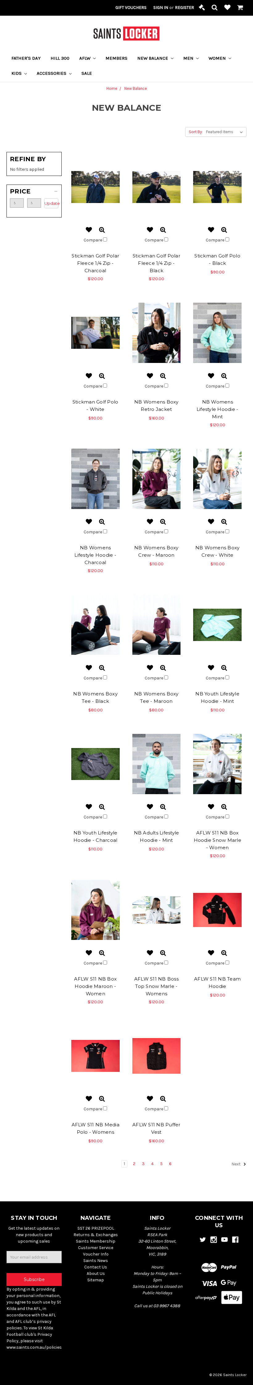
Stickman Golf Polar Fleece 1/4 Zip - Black (156, 263)
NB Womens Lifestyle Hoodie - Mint (217, 409)
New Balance (153, 58)
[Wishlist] (227, 8)
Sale (86, 73)
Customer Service (95, 1247)
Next (236, 1164)
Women (218, 58)
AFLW (85, 58)
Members (116, 58)
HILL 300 (60, 58)
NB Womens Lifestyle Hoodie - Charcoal (95, 555)
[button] (34, 191)
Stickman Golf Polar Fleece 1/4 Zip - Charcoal (95, 263)
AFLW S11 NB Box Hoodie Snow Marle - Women (217, 840)
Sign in (160, 7)
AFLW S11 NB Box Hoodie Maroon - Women (95, 986)
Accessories (52, 73)
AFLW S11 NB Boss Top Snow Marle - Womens (156, 986)
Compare (93, 240)
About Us (96, 1273)
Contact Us (95, 1267)
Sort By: (196, 131)
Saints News (95, 1260)
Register (184, 7)
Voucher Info (96, 1254)
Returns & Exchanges (95, 1234)
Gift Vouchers (131, 7)
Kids (17, 73)
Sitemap (95, 1280)
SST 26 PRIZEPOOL (95, 1228)
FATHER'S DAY (26, 58)
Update (51, 203)
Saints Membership (95, 1241)
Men (189, 58)
